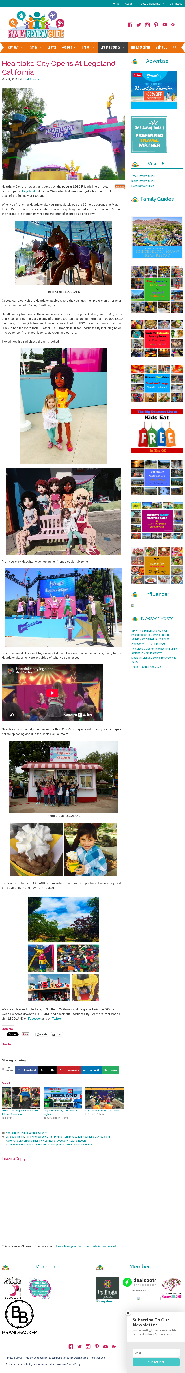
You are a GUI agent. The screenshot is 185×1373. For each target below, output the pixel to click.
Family (33, 47)
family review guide (36, 1136)
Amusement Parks (17, 1132)
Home (116, 3)
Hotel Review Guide (142, 186)
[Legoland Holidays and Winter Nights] (63, 1098)
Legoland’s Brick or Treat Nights (103, 1110)
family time (56, 1136)
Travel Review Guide (143, 176)
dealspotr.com (139, 1290)
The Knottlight (140, 47)
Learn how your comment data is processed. (86, 1246)
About (128, 3)
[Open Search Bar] (175, 47)
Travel (86, 47)
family (20, 1136)
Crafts (52, 47)
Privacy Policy (73, 1364)
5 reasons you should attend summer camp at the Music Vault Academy (49, 1144)
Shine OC (161, 47)
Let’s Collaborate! (151, 3)
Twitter (57, 1018)
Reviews (13, 47)
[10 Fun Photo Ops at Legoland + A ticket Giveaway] (21, 1098)
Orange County (110, 47)
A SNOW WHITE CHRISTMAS (148, 643)
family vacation (73, 1136)
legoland (105, 1136)
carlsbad (11, 1136)
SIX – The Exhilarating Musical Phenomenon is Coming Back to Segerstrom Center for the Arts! (150, 634)
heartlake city (91, 1136)
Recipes (67, 47)
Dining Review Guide (143, 181)
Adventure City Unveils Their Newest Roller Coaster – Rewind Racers (46, 1140)
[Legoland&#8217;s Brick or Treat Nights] (104, 1098)
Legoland (29, 191)
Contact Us (176, 3)
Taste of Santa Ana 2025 (146, 666)
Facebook (35, 1018)
